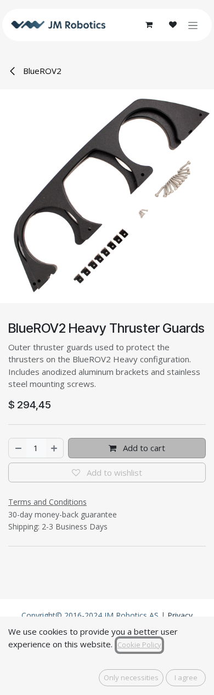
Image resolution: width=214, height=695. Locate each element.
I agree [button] (186, 677)
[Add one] (55, 448)
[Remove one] (18, 448)
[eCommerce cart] (149, 25)
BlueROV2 (41, 70)
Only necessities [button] (131, 677)
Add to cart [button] (143, 447)
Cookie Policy (139, 645)
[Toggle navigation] (193, 25)
